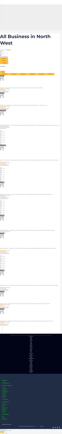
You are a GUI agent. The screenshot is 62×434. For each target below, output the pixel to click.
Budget (32, 0)
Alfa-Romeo (31, 336)
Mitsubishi (31, 360)
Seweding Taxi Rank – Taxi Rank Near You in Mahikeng (29, 191)
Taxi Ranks (2, 75)
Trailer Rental (4, 396)
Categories (7, 10)
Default (1, 70)
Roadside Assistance (5, 407)
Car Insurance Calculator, (6, 0)
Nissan (31, 361)
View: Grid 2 (13, 74)
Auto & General (28, 0)
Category (3, 69)
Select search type (3, 49)
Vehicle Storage (4, 419)
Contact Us (25, 426)
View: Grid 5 (41, 74)
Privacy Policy (29, 426)
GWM (31, 343)
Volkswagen (31, 371)
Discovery (36, 0)
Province (6, 69)
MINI (31, 359)
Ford (31, 342)
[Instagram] (57, 427)
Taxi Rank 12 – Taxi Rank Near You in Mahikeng (25, 84)
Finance (6, 18)
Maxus (31, 356)
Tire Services (4, 408)
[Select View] (2, 72)
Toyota (31, 370)
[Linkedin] (59, 427)
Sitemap (41, 426)
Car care (6, 15)
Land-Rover (31, 353)
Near (1, 54)
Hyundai (31, 346)
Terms (33, 426)
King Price (40, 0)
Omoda (31, 362)
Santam (44, 0)
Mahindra (31, 355)
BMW (31, 338)
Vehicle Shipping (4, 418)
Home (6, 8)
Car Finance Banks (5, 390)
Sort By (4, 63)
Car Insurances (31, 2)
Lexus (31, 354)
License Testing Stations (5, 383)
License (6, 25)
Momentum (48, 0)
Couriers (3, 416)
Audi (31, 337)
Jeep (31, 351)
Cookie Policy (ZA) (8, 28)
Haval (31, 344)
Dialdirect (55, 0)
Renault (31, 367)
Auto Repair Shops (5, 402)
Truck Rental (4, 397)
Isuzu (31, 347)
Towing (3, 406)
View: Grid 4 (32, 74)
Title (1, 69)
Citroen (31, 340)
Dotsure (12, 0)
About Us (20, 426)
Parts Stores (4, 405)
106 (3, 331)
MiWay (23, 0)
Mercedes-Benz (31, 358)
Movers (3, 417)
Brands (6, 13)
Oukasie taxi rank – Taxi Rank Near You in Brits (25, 317)
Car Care (3, 403)
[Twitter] (55, 427)
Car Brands (3, 387)
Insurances (7, 20)
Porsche (31, 365)
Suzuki (31, 369)
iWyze (52, 0)
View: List (50, 74)
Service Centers (4, 404)
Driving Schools (3, 110)
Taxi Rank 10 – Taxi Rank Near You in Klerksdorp (26, 101)
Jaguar (31, 350)
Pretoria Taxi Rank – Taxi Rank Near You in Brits (25, 300)
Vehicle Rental (4, 395)
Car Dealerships (4, 388)
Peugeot (31, 364)
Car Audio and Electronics (6, 401)
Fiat (31, 341)
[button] (3, 129)
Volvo (31, 372)
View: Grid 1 (4, 74)
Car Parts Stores (8, 23)
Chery (31, 339)
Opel (31, 363)
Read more (45, 87)
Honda (31, 345)
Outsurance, (20, 0)
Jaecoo (31, 348)
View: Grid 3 (23, 74)
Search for (2, 51)
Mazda (31, 357)
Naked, (16, 0)
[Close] (2, 432)
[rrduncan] (2, 80)
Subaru (31, 368)
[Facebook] (53, 427)
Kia (31, 352)
